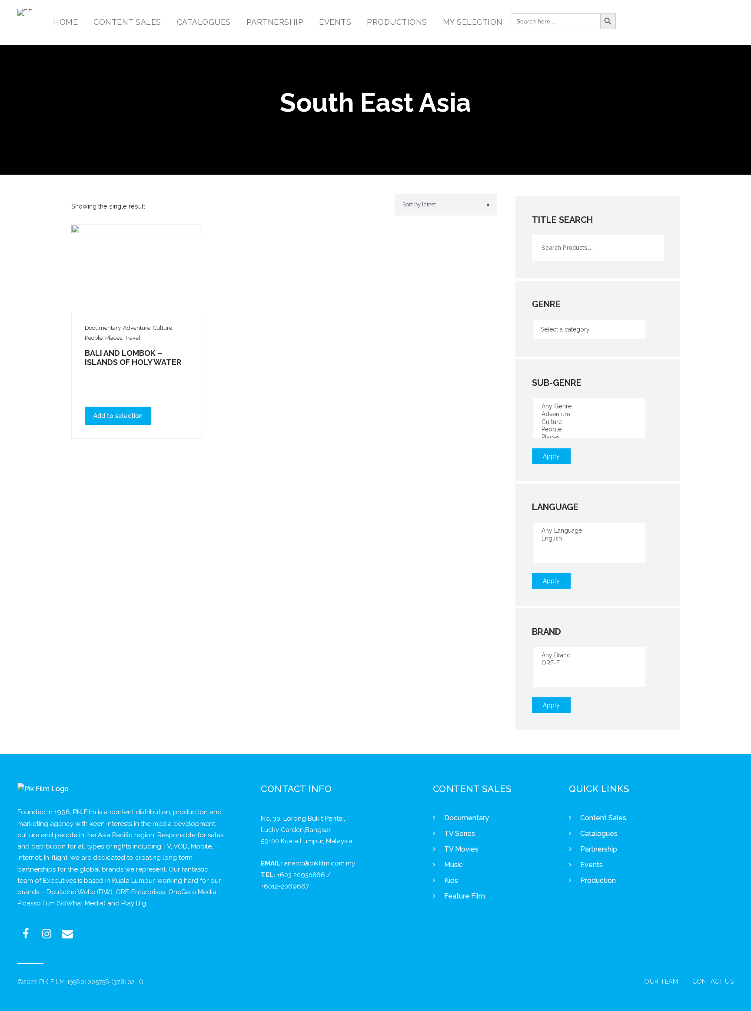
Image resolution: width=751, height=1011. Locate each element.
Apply (551, 456)
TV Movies (461, 849)
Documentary (466, 818)
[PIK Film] (24, 12)
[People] (589, 430)
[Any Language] (589, 531)
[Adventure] (589, 414)
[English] (589, 539)
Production (598, 880)
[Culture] (589, 422)
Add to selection (118, 415)
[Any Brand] (589, 656)
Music (453, 865)
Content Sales (603, 818)
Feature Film (464, 896)
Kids (451, 880)
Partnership (598, 849)
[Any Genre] (589, 407)
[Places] (589, 437)
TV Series (459, 833)
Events (591, 865)
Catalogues (599, 833)
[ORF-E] (589, 663)
